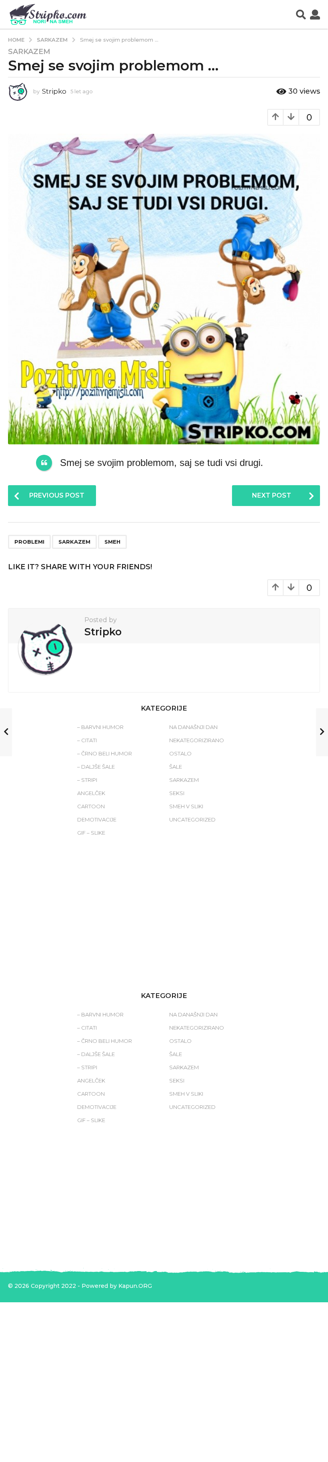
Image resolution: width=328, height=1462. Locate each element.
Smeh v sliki (186, 806)
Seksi (176, 793)
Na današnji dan (193, 727)
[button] (301, 14)
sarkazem (74, 541)
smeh (112, 541)
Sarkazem (29, 52)
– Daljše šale (96, 766)
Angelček (91, 793)
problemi (29, 541)
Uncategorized (192, 819)
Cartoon (91, 806)
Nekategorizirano (196, 740)
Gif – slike (91, 832)
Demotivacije (96, 819)
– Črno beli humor (104, 753)
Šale (175, 766)
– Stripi (87, 780)
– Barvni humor (100, 727)
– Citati (87, 740)
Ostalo (180, 753)
